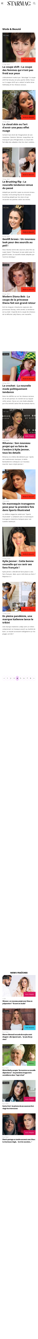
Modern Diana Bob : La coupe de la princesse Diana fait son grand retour (19, 300)
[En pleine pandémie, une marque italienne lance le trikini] (19, 597)
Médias (31, 1063)
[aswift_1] (19, 22)
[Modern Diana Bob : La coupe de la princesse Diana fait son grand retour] (19, 277)
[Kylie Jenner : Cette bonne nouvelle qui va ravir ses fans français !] (19, 542)
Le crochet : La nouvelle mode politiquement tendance (16, 389)
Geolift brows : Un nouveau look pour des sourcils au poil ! (18, 242)
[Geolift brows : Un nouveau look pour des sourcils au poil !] (19, 220)
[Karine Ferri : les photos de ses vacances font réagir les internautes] (19, 1091)
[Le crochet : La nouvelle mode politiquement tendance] (19, 366)
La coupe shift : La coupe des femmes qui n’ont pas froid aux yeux (17, 70)
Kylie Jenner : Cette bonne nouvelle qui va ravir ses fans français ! (18, 564)
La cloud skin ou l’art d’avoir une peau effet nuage (15, 127)
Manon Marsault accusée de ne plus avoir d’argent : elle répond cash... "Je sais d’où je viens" (17, 1036)
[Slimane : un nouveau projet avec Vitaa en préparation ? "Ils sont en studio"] (19, 986)
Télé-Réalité (29, 1028)
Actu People (29, 436)
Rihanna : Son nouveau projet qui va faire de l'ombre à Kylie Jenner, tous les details (16, 447)
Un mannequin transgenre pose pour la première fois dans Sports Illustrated (18, 507)
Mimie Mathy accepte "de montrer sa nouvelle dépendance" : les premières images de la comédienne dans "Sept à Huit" (18, 1072)
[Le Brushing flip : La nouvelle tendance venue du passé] (19, 162)
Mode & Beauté (28, 60)
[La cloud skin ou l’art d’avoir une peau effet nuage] (19, 105)
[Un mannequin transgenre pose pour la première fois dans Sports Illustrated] (19, 484)
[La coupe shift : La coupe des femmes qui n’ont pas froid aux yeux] (19, 47)
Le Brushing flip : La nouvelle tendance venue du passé (17, 185)
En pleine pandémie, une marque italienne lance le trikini (17, 619)
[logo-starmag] (19, 3)
